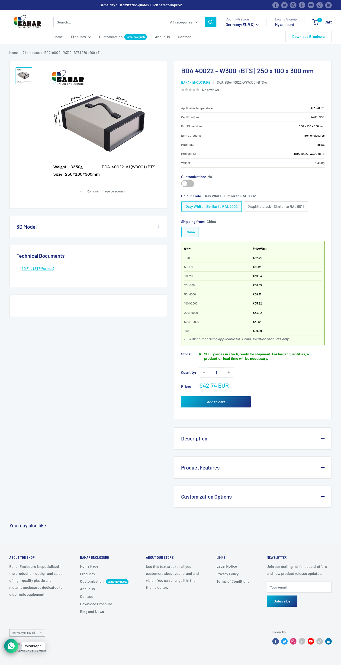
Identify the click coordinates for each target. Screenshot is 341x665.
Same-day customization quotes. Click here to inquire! (141, 5)
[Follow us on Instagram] (293, 4)
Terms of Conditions (232, 581)
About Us (162, 36)
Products (78, 36)
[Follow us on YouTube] (311, 4)
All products (31, 53)
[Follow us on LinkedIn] (328, 4)
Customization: (196, 176)
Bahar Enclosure (195, 82)
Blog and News (92, 611)
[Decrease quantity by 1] (204, 372)
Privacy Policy (227, 574)
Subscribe (282, 601)
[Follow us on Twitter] (284, 4)
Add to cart (216, 402)
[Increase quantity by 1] (229, 372)
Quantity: (188, 372)
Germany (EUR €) (23, 633)
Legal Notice (226, 566)
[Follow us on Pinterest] (302, 4)
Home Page (89, 566)
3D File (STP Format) (38, 268)
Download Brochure (308, 36)
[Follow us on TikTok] (319, 4)
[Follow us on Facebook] (275, 4)
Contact (184, 36)
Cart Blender (39, 650)
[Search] (210, 22)
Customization (111, 36)
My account (284, 24)
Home (58, 36)
